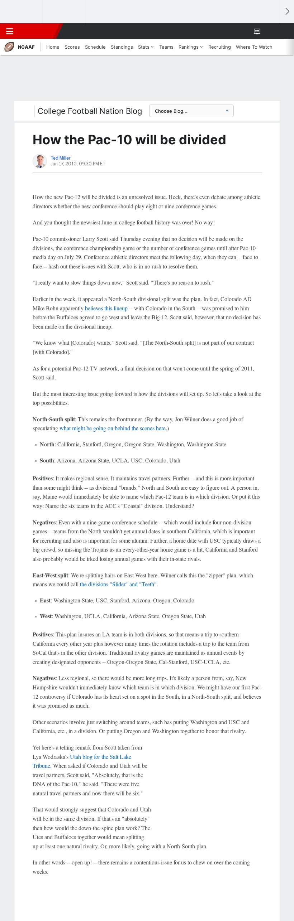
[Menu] (9, 31)
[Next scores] (287, 11)
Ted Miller (61, 158)
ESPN (38, 31)
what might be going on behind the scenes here (113, 428)
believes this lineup (106, 308)
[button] (270, 31)
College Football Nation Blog (90, 111)
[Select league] (22, 11)
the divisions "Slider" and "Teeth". (119, 584)
